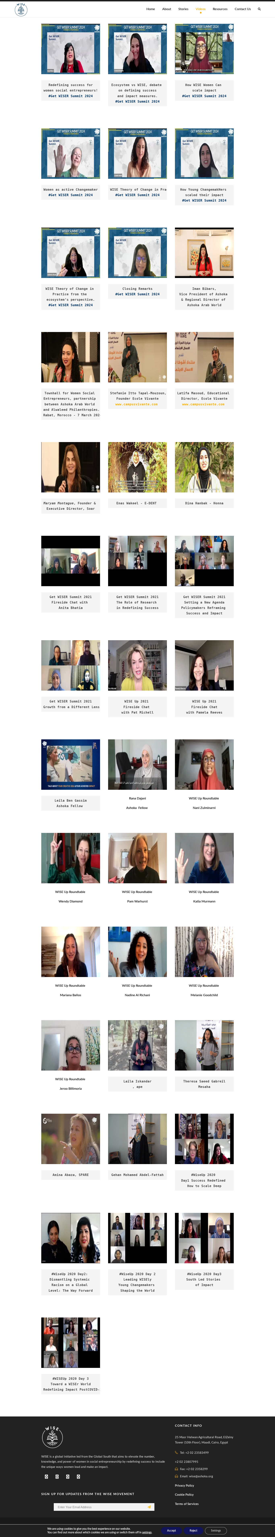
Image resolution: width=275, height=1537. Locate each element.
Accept (171, 1530)
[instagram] (78, 1477)
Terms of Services (187, 1504)
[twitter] (67, 1477)
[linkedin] (57, 1477)
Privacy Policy (184, 1485)
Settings (216, 1530)
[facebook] (46, 1477)
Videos (201, 9)
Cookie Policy (184, 1494)
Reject (193, 1530)
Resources (220, 9)
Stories (183, 9)
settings (147, 1532)
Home (150, 9)
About (166, 9)
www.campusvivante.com (136, 404)
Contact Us (243, 9)
